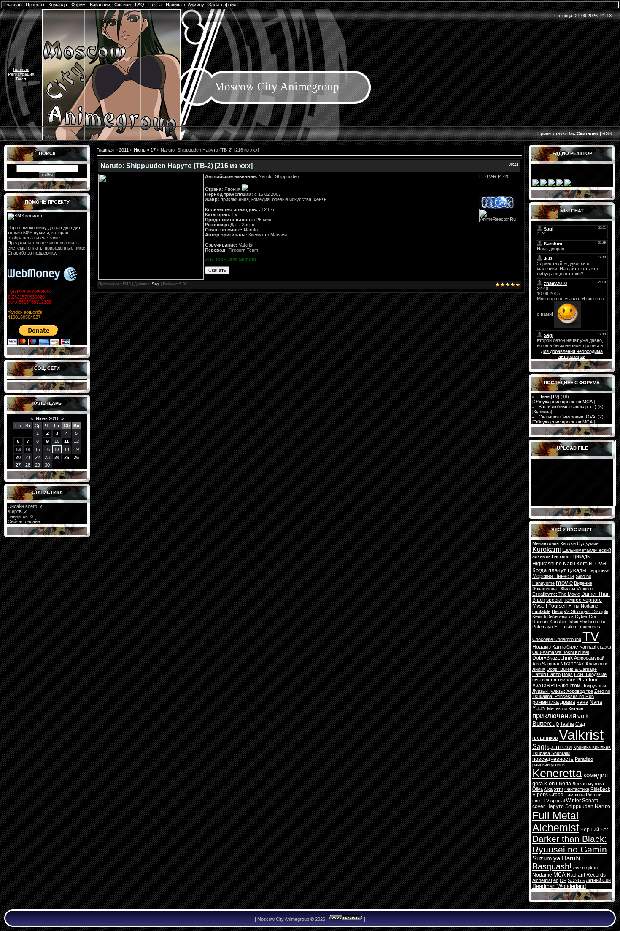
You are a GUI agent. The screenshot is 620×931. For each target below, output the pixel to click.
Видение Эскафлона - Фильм (562, 586)
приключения (554, 715)
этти (558, 789)
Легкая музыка (588, 783)
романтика (545, 702)
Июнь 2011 (47, 418)
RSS (607, 133)
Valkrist (581, 735)
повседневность (553, 759)
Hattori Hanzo (546, 674)
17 (56, 449)
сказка (604, 646)
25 (66, 457)
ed (555, 880)
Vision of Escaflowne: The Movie (563, 591)
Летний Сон (598, 880)
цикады (582, 556)
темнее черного (583, 600)
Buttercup (545, 723)
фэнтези (559, 747)
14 (27, 449)
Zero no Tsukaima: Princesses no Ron (571, 694)
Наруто (555, 806)
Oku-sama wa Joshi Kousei (560, 652)
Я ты (574, 606)
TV (590, 636)
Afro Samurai (545, 663)
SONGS (576, 880)
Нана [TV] (549, 396)
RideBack (600, 789)
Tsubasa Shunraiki (551, 753)
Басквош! (562, 556)
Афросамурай (589, 657)
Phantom (587, 680)
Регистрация (21, 74)
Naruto (602, 806)
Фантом (571, 686)
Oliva (537, 789)
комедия (595, 775)
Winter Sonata (582, 800)
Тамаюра (575, 794)
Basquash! (552, 866)
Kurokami (546, 549)
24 (56, 457)
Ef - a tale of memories (577, 626)
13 (18, 449)
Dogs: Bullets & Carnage (572, 669)
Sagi (155, 284)
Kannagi (588, 646)
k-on (549, 783)
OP (563, 880)
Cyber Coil (585, 616)
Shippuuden (579, 806)
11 (66, 441)
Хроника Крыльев (592, 747)
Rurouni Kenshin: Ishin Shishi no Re (568, 621)
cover (538, 806)
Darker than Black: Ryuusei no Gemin (569, 844)
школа (563, 784)
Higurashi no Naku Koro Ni (563, 564)
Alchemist (542, 880)
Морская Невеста (553, 576)
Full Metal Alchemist (555, 821)
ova (600, 563)
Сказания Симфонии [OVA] (567, 416)
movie (564, 582)
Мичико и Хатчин (565, 708)
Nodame (542, 875)
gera (537, 783)
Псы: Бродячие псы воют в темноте (569, 677)
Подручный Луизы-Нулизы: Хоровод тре (569, 688)
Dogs (567, 674)
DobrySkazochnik (552, 658)
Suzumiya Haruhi (556, 858)
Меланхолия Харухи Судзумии (565, 543)
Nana (596, 702)
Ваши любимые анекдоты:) (567, 406)
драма (567, 702)
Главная (21, 69)
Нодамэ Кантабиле (555, 647)
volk (583, 716)
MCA (559, 874)
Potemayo (542, 626)
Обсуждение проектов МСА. (564, 401)
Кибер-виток (560, 616)
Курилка (542, 411)
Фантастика (576, 789)
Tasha (567, 724)
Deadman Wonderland (559, 886)
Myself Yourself (549, 606)
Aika (548, 789)
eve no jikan (585, 867)
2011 (124, 149)
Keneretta (557, 773)
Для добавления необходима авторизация (572, 354)
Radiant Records (586, 875)
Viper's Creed (547, 795)
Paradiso (584, 759)
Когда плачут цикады (559, 570)
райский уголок (548, 764)
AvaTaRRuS (546, 686)
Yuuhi (539, 708)
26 (76, 457)
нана (582, 702)
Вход (21, 78)
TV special (554, 800)
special (554, 600)
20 (18, 457)
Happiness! (599, 570)
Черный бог (594, 830)
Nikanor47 (572, 664)
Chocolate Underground (556, 639)
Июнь (140, 149)
